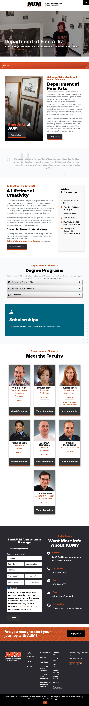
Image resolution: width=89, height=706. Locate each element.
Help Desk (44, 662)
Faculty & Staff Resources (44, 676)
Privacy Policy (55, 665)
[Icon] (48, 554)
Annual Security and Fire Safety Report (56, 674)
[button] (17, 135)
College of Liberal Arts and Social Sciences (32, 46)
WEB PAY (31, 666)
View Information (19, 411)
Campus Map (56, 653)
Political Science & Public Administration (69, 403)
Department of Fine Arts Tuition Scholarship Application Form (36, 327)
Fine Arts (19, 400)
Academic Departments (66, 46)
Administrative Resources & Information (45, 684)
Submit (13, 618)
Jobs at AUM (55, 659)
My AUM (43, 657)
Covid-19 (56, 682)
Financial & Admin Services (44, 669)
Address (56, 553)
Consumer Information (57, 688)
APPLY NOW (30, 653)
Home (7, 46)
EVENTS (30, 657)
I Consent (13, 588)
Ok (45, 703)
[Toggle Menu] (86, 2)
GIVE (29, 661)
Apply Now (76, 633)
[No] (86, 700)
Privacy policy (56, 699)
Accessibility (45, 652)
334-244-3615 (23, 606)
